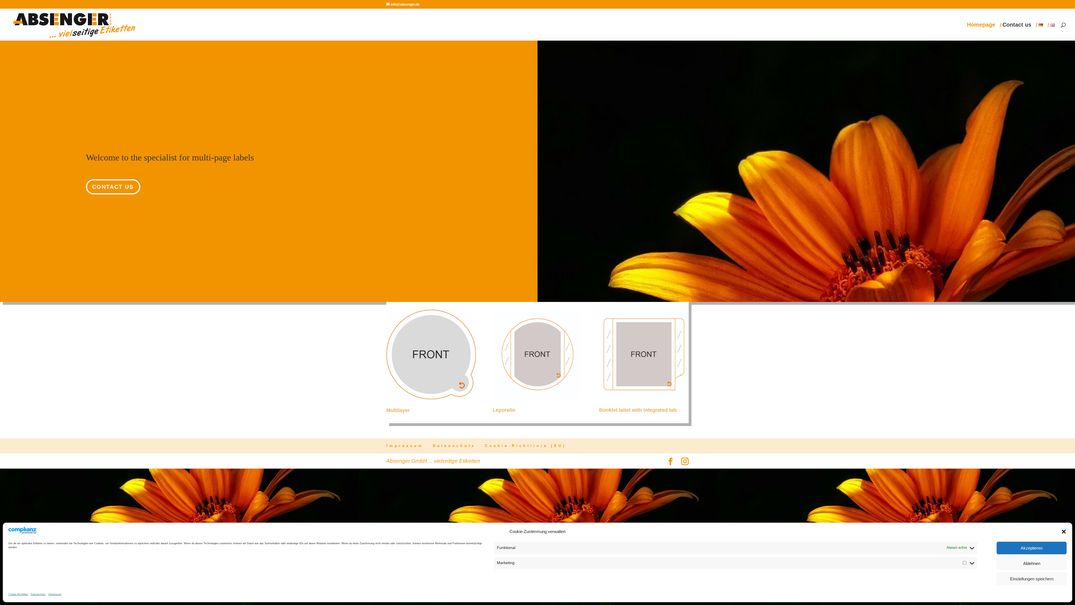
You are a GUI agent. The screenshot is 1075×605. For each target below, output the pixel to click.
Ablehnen (1031, 563)
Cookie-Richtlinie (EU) (525, 446)
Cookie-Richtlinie (18, 594)
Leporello (504, 410)
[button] (1064, 531)
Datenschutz (38, 594)
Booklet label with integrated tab (638, 410)
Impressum (55, 594)
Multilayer (398, 410)
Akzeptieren (1032, 548)
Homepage (981, 25)
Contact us (1016, 25)
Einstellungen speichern (1031, 578)
